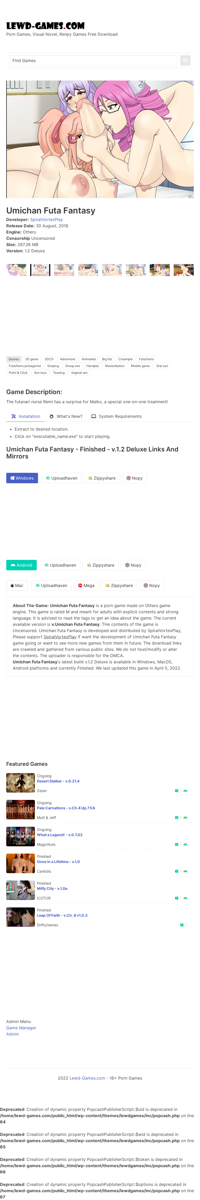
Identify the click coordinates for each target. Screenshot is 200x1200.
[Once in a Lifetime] (20, 863)
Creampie (125, 359)
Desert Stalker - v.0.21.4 (58, 781)
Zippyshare (104, 478)
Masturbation (114, 366)
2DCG (49, 359)
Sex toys (40, 373)
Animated (89, 359)
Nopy (137, 478)
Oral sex (162, 366)
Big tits (107, 359)
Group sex (72, 366)
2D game (31, 359)
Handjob (92, 366)
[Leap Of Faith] (20, 917)
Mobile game (140, 366)
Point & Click (18, 373)
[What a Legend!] (20, 836)
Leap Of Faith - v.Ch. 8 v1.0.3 (62, 915)
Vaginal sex (79, 373)
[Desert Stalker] (20, 783)
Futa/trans (146, 359)
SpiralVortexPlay (46, 219)
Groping (53, 366)
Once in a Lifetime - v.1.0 (58, 861)
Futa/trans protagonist (25, 366)
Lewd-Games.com (87, 1078)
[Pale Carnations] (20, 809)
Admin (12, 1034)
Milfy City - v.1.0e (52, 888)
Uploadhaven (63, 478)
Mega (88, 585)
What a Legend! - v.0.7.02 (60, 834)
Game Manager (21, 1027)
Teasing (59, 373)
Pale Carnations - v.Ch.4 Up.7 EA (66, 808)
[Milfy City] (20, 890)
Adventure (67, 359)
